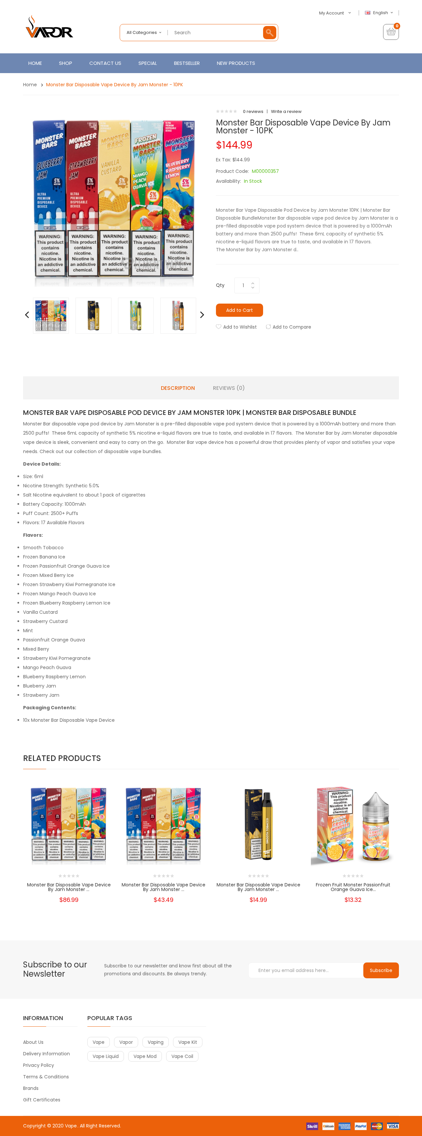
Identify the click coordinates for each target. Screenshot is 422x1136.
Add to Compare (292, 327)
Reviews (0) (229, 388)
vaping (156, 1042)
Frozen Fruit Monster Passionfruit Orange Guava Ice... (353, 887)
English (381, 13)
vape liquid (106, 1056)
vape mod (145, 1056)
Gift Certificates (41, 1099)
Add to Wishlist (240, 327)
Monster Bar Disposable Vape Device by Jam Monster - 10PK (114, 84)
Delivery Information (46, 1053)
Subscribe (381, 970)
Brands (31, 1088)
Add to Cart (239, 310)
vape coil (182, 1056)
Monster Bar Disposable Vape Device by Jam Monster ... (69, 887)
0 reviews (253, 111)
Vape (71, 1125)
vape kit (187, 1042)
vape (99, 1042)
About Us (33, 1042)
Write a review (286, 111)
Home (30, 84)
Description (178, 388)
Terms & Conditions (46, 1076)
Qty (220, 285)
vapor (126, 1042)
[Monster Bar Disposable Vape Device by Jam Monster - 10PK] (51, 315)
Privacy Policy (38, 1065)
